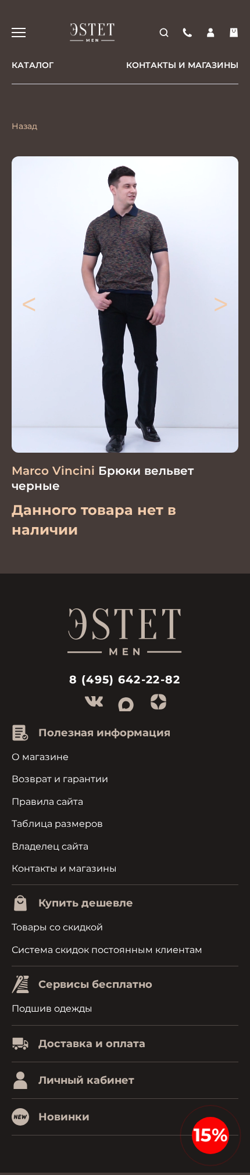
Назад (24, 126)
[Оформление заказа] (233, 32)
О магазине (40, 756)
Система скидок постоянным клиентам (107, 949)
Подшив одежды (52, 1008)
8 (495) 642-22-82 (125, 679)
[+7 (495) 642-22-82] (187, 32)
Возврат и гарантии (60, 778)
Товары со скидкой (57, 927)
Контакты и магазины (182, 65)
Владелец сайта (50, 846)
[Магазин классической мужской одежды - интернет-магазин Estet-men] (92, 32)
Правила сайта (47, 801)
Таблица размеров (57, 823)
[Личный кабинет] (210, 32)
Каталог (32, 65)
